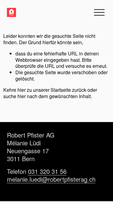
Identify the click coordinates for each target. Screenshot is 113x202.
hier (21, 89)
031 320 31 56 (47, 171)
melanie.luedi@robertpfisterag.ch (51, 179)
